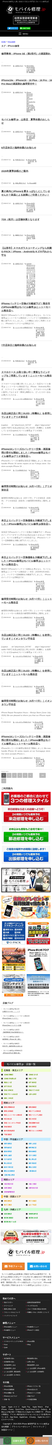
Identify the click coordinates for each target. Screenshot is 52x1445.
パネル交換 (31, 69)
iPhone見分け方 (32, 1389)
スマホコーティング (31, 273)
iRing (29, 1344)
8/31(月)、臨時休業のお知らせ (12, 1046)
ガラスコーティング (31, 270)
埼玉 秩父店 (8, 1119)
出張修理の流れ (9, 1362)
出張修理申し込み (10, 1368)
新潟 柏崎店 (32, 1151)
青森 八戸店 (32, 1078)
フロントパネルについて (12, 1312)
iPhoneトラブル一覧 (34, 1386)
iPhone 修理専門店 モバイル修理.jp (35, 1424)
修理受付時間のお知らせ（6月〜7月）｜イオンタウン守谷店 (26, 703)
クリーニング (8, 1305)
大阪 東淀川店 (8, 1184)
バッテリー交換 (40, 402)
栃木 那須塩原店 (9, 1130)
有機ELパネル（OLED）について (38, 1312)
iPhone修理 (31, 67)
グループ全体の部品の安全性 (36, 1309)
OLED (32, 436)
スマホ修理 (31, 206)
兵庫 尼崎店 (8, 1188)
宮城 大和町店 (8, 1090)
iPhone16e (30, 105)
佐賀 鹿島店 (8, 1214)
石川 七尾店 (32, 1155)
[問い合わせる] (38, 1438)
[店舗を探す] (14, 1438)
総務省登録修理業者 (34, 1302)
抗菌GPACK (31, 292)
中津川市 (31, 161)
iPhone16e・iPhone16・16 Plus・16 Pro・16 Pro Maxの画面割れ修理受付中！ (26, 82)
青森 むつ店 (8, 1082)
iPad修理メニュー (33, 1327)
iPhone (29, 92)
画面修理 (30, 110)
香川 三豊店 (8, 1205)
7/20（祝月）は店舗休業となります (20, 219)
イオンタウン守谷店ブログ (23, 656)
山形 (28, 70)
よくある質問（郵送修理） (13, 1371)
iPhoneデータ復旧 (33, 1330)
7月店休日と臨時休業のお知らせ (18, 345)
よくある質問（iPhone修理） (36, 1368)
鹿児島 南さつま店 (10, 1222)
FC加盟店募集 (32, 1399)
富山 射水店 (8, 1163)
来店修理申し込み (10, 1365)
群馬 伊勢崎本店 (9, 1107)
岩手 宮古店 (8, 1086)
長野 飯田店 (8, 1147)
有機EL (39, 661)
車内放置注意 (31, 210)
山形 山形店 (32, 1094)
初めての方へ (8, 1302)
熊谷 (42, 332)
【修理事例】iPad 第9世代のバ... (13, 1032)
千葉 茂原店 (8, 1134)
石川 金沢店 (8, 1159)
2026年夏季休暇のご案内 (14, 171)
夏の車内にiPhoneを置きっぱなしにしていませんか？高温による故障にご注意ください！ (25, 193)
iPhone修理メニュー (10, 1327)
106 (42, 775)
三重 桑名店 (32, 1171)
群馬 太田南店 (8, 1111)
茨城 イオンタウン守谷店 (12, 1123)
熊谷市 (38, 334)
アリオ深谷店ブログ (21, 434)
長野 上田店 (32, 1143)
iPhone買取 (31, 1341)
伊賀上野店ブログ (20, 183)
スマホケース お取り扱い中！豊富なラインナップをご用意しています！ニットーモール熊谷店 (26, 376)
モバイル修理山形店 (31, 284)
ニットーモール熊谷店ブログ (24, 327)
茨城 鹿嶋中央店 (34, 1123)
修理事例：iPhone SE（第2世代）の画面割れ (26, 53)
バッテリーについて (10, 1315)
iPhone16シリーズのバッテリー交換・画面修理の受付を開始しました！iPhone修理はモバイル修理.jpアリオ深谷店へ (25, 453)
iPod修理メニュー (10, 1330)
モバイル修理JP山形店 (31, 281)
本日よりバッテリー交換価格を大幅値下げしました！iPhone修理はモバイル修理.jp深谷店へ (26, 522)
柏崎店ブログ (19, 235)
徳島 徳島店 (8, 1201)
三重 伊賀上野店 (9, 1175)
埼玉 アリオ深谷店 (35, 1111)
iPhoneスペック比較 (34, 1393)
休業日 (29, 238)
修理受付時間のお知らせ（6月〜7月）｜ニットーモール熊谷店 (26, 601)
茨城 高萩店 (8, 1126)
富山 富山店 (32, 1159)
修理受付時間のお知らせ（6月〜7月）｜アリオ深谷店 (26, 488)
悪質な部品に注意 (10, 1309)
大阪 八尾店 (32, 1184)
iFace (6, 1344)
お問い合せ (31, 1362)
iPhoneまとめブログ (10, 1396)
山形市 (32, 108)
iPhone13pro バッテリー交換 (11, 1025)
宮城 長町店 (32, 1086)
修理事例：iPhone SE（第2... (11, 1039)
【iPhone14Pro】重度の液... (11, 1053)
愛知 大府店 (32, 1167)
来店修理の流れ (9, 1358)
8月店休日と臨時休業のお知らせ (18, 147)
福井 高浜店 (32, 1163)
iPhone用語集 (8, 1386)
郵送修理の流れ (32, 1358)
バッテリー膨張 (40, 585)
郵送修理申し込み (33, 1365)
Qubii (5, 1347)
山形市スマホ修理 (31, 289)
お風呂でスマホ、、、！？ (11, 1011)
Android (29, 263)
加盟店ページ (7, 1430)
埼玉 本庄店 (32, 1119)
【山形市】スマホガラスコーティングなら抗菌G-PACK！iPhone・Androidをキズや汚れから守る (26, 251)
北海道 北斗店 (33, 1074)
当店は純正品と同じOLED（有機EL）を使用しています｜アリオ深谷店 (26, 415)
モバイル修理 (31, 236)
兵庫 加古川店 (33, 1188)
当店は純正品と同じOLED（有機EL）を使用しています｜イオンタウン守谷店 (26, 637)
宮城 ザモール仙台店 (11, 1094)
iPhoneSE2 (30, 65)
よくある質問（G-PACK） (12, 1375)
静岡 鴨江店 (32, 1147)
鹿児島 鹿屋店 (8, 1218)
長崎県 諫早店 (33, 1214)
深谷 (35, 439)
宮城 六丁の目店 (34, 1090)
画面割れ (31, 72)
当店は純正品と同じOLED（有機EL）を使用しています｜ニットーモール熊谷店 (26, 672)
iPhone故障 (31, 205)
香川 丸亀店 (32, 1201)
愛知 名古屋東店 (9, 1171)
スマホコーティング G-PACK (13, 1341)
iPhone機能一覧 (9, 1393)
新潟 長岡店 (8, 1151)
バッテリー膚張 (40, 331)
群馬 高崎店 (32, 1107)
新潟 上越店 (8, 1155)
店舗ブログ (31, 1396)
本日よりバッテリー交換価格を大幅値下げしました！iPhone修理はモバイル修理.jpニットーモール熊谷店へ (26, 561)
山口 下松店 (32, 1205)
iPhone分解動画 (9, 1389)
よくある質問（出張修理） (36, 1371)
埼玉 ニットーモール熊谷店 (13, 1115)
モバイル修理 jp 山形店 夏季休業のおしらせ (25, 121)
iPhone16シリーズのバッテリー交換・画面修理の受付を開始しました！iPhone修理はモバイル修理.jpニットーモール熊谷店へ (25, 740)
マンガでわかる (32, 1305)
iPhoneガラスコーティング (31, 266)
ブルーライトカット (31, 278)
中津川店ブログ (20, 159)
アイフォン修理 (35, 436)
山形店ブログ (19, 65)
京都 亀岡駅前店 (9, 1192)
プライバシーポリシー (21, 1427)
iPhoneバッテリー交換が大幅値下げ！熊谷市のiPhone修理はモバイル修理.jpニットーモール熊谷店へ (26, 307)
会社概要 (5, 1427)
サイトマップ (38, 1427)
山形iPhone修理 (31, 286)
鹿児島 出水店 (33, 1218)
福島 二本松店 (8, 1098)
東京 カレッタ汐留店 (35, 1130)
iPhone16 (30, 94)
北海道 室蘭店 (8, 1074)
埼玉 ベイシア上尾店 (35, 1115)
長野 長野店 (8, 1143)
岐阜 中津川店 (8, 1167)
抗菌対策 (30, 294)
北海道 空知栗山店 (10, 1078)
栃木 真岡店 (32, 1126)
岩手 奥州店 (32, 1082)
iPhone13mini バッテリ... (10, 1018)
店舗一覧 (7, 1399)
